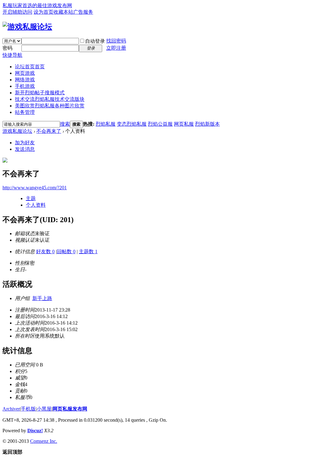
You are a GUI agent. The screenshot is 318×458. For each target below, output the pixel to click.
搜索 (65, 124)
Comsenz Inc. (43, 441)
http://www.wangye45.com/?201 (34, 187)
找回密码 (116, 40)
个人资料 (36, 205)
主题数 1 (88, 251)
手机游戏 (25, 86)
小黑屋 (44, 408)
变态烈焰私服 (132, 124)
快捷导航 (12, 55)
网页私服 (184, 124)
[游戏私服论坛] (27, 27)
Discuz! (35, 430)
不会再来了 (48, 131)
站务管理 (25, 112)
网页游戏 (25, 73)
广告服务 (83, 12)
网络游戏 (25, 79)
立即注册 (116, 48)
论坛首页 (30, 66)
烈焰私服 (106, 124)
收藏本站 (63, 12)
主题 (31, 198)
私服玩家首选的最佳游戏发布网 (37, 5)
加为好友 (25, 142)
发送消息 (25, 149)
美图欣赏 (49, 105)
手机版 (28, 408)
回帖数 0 (66, 251)
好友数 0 (45, 251)
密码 (7, 48)
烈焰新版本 (207, 124)
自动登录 (95, 41)
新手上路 (42, 298)
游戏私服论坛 (17, 131)
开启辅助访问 (17, 12)
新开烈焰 (40, 92)
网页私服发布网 (69, 408)
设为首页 (43, 12)
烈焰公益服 (160, 124)
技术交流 (49, 99)
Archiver (11, 408)
